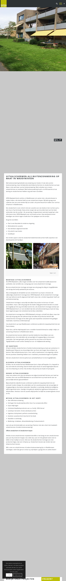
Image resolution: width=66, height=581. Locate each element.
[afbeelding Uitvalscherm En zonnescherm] (19, 256)
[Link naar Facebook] (64, 3)
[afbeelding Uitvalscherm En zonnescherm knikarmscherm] (46, 256)
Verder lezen (17, 575)
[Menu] (60, 3)
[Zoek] (56, 3)
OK (9, 575)
